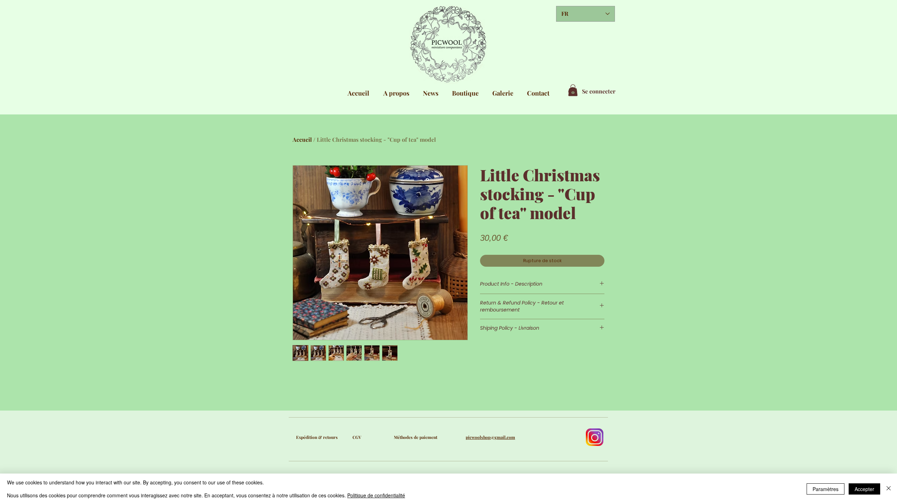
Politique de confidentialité (376, 495)
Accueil (302, 139)
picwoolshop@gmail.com (490, 437)
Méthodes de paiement (415, 437)
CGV (356, 437)
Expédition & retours (317, 437)
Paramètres (825, 488)
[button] (573, 90)
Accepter (864, 488)
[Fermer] (888, 488)
